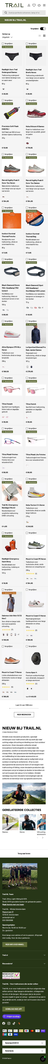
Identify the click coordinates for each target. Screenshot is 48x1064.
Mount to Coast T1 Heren (12, 672)
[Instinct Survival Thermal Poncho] (12, 220)
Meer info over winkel (14, 944)
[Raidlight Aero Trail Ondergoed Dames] (12, 56)
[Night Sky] (31, 366)
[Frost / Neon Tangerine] (27, 521)
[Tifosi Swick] (36, 390)
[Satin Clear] (27, 417)
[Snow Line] (15, 691)
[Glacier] (35, 578)
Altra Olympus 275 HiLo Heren (11, 348)
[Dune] (7, 691)
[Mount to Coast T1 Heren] (12, 658)
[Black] (3, 89)
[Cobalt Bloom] (3, 467)
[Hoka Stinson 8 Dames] (36, 112)
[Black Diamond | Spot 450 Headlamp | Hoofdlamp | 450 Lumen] (36, 271)
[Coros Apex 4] (36, 658)
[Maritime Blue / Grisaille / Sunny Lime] (15, 634)
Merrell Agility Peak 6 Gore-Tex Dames (34, 181)
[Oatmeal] (31, 578)
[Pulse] (27, 635)
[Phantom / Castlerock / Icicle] (11, 634)
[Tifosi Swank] (12, 390)
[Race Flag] (7, 634)
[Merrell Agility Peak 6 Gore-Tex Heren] (12, 166)
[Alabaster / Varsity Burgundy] (27, 143)
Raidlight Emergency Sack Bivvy (10, 560)
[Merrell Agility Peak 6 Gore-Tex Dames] (36, 166)
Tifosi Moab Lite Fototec (36, 454)
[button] (39, 5)
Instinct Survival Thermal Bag (32, 235)
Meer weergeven (24, 715)
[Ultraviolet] (31, 635)
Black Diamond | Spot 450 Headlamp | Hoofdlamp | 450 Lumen (35, 288)
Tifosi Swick (31, 404)
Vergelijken (35, 29)
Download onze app (13, 1009)
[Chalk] (27, 366)
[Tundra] (39, 307)
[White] (31, 688)
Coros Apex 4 (31, 672)
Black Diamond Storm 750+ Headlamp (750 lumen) (11, 288)
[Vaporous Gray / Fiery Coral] (3, 366)
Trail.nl (9, 1058)
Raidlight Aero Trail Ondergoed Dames (9, 70)
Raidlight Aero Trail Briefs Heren (33, 70)
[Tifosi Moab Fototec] (12, 441)
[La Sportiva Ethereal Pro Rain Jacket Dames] (36, 333)
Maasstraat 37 (8, 912)
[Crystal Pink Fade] (3, 417)
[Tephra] (11, 691)
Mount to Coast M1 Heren (36, 559)
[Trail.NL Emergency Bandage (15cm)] (12, 491)
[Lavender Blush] (7, 417)
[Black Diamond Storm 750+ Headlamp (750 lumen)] (12, 271)
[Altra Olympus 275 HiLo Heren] (12, 333)
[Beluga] (3, 196)
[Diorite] (27, 196)
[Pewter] (7, 310)
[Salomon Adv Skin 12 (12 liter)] (12, 602)
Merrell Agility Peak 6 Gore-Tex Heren (10, 181)
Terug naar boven (24, 853)
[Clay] (3, 691)
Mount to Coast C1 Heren (36, 616)
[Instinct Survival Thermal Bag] (36, 220)
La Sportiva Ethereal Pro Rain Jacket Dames (36, 348)
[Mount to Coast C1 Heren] (36, 602)
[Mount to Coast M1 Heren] (36, 545)
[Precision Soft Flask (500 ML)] (12, 112)
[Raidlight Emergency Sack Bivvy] (12, 545)
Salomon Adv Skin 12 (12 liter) (12, 616)
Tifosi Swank (7, 404)
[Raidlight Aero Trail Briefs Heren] (36, 56)
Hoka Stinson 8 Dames (35, 126)
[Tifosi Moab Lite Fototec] (36, 441)
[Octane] (35, 307)
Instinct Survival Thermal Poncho (8, 234)
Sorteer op (6, 34)
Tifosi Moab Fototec (10, 454)
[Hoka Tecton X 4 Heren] (36, 491)
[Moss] (27, 578)
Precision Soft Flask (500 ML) (10, 127)
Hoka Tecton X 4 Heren (35, 505)
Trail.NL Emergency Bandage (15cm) (10, 506)
